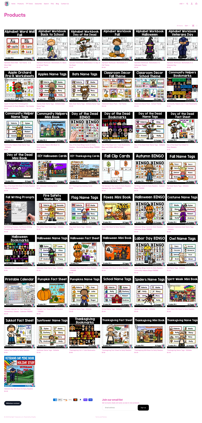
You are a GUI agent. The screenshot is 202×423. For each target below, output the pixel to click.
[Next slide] (32, 45)
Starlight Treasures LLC (16, 417)
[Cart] (196, 3)
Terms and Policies (101, 417)
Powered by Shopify (30, 417)
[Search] (187, 3)
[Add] (32, 57)
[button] (187, 25)
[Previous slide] (7, 45)
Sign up (143, 408)
